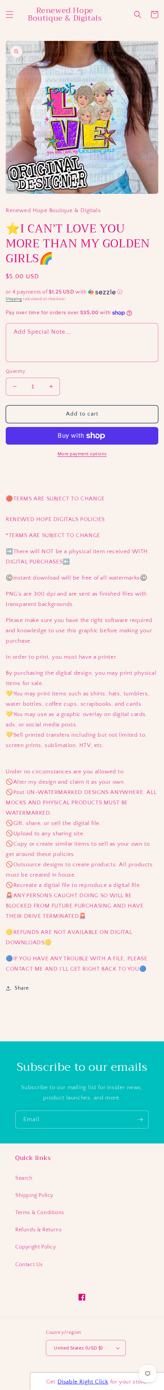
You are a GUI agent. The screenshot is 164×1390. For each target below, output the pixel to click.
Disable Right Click (83, 1382)
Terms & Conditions (39, 1213)
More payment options (82, 453)
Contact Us (29, 1265)
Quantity (15, 371)
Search (24, 1178)
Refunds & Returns (38, 1230)
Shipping (14, 299)
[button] (9, 14)
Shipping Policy (34, 1195)
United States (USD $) (78, 1348)
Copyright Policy (35, 1247)
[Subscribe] (140, 1120)
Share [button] (21, 988)
